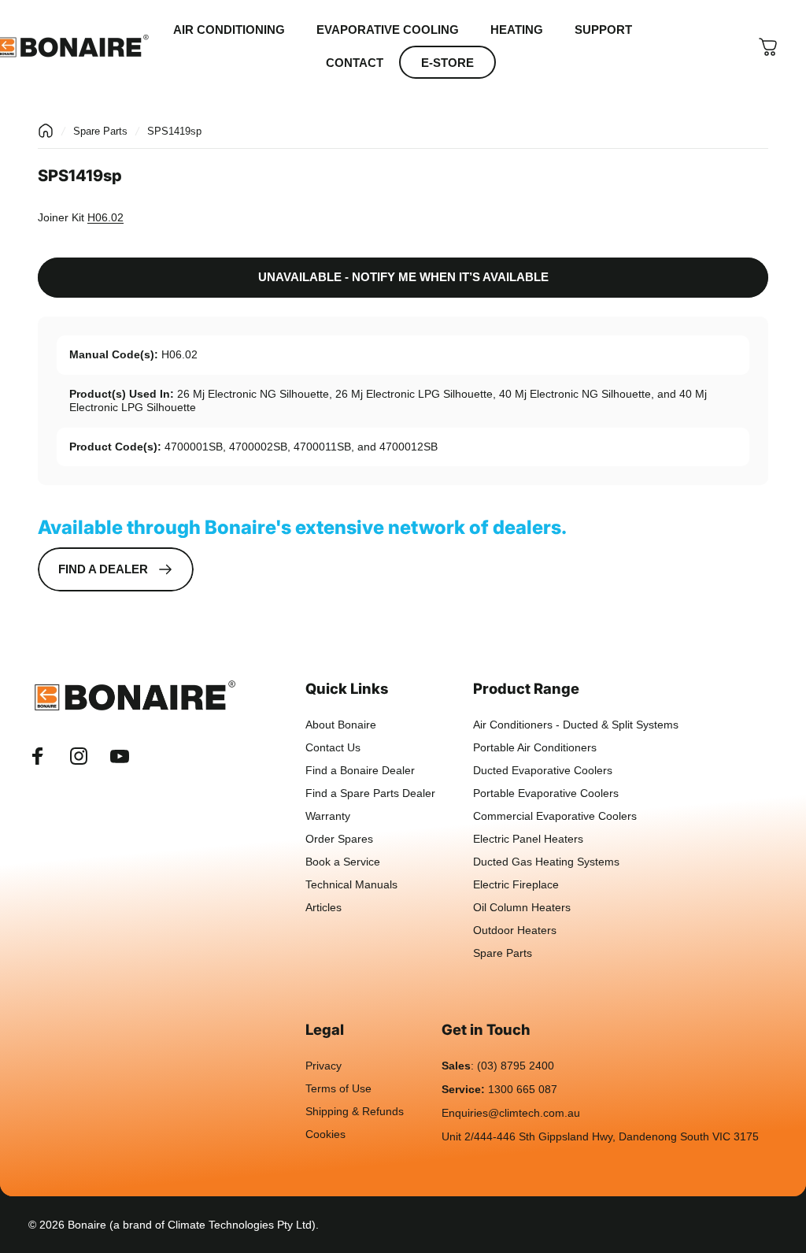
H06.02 (105, 217)
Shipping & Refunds (354, 1112)
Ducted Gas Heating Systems (546, 862)
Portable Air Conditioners (535, 748)
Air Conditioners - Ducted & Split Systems (575, 725)
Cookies (325, 1134)
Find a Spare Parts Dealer (370, 793)
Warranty (327, 816)
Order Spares (339, 839)
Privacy (323, 1066)
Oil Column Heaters (522, 908)
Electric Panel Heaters (528, 839)
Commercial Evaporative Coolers (555, 816)
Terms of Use (338, 1089)
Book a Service (342, 862)
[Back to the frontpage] (46, 131)
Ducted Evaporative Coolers (542, 771)
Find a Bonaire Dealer (360, 771)
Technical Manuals (351, 885)
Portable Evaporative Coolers (546, 793)
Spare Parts (100, 131)
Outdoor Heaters (514, 930)
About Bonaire (340, 725)
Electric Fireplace (516, 885)
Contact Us (332, 748)
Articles (323, 908)
